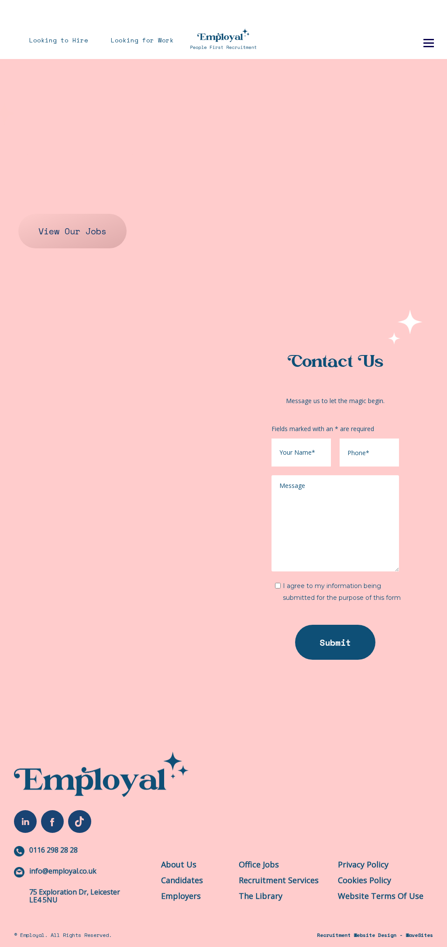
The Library (341, 27)
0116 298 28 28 (53, 850)
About (287, 27)
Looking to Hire (58, 40)
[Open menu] (428, 44)
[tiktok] (79, 821)
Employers (181, 896)
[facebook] (52, 821)
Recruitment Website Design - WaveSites (375, 935)
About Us (178, 864)
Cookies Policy (364, 880)
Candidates (182, 880)
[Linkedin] (25, 821)
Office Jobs (259, 864)
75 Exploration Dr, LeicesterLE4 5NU (74, 896)
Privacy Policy (363, 864)
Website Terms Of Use (380, 896)
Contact (399, 27)
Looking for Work (142, 40)
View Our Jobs (72, 231)
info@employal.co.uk (62, 871)
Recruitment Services (279, 880)
